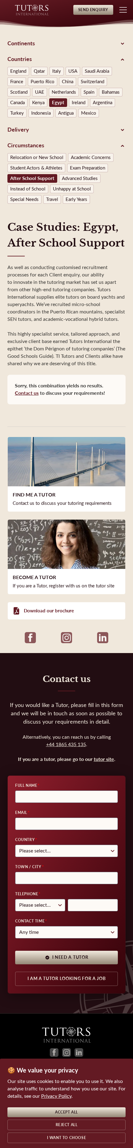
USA (72, 71)
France (16, 81)
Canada (17, 102)
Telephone (26, 894)
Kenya (38, 102)
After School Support (32, 178)
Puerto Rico (42, 81)
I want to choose (66, 1138)
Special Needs (24, 199)
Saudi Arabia (97, 71)
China (67, 81)
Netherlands (64, 92)
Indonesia (41, 113)
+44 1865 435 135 (66, 744)
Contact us (27, 393)
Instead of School (27, 189)
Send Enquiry (93, 10)
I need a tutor (70, 957)
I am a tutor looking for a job (67, 978)
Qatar (39, 71)
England (18, 71)
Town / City (28, 867)
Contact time (30, 921)
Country (25, 840)
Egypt (58, 102)
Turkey (17, 113)
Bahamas (111, 92)
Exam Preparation (87, 168)
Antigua (66, 113)
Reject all (67, 1125)
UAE (39, 92)
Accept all (66, 1112)
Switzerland (92, 81)
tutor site (104, 759)
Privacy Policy (56, 1096)
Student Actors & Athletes (36, 168)
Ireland (78, 102)
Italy (56, 71)
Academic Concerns (91, 157)
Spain (89, 92)
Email (21, 813)
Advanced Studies (80, 178)
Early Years (76, 199)
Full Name (26, 785)
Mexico (88, 113)
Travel (52, 199)
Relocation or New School (36, 157)
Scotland (19, 92)
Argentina (102, 102)
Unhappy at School (72, 189)
